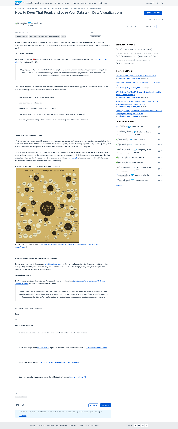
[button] (154, 26)
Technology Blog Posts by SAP (59, 8)
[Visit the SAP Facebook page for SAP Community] (135, 425)
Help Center (92, 3)
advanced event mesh (150, 53)
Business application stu (143, 60)
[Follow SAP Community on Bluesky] (139, 425)
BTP (155, 56)
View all (119, 185)
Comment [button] (105, 405)
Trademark (72, 425)
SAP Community (19, 8)
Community (28, 3)
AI (117, 56)
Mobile (64, 36)
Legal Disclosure (61, 425)
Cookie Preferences (92, 425)
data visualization (43, 348)
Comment (22, 416)
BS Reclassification (144, 56)
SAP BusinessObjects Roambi (96, 348)
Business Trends (95, 36)
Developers (66, 3)
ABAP (118, 49)
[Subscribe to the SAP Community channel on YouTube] (142, 425)
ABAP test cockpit (122, 53)
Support (80, 425)
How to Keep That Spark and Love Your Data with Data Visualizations (68, 12)
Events (83, 3)
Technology (46, 8)
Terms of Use (41, 425)
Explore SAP (150, 3)
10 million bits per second (54, 264)
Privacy (32, 425)
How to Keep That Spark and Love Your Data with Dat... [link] (85, 8)
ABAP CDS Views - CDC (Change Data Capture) (137, 49)
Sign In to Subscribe (153, 12)
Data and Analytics (21, 36)
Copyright (50, 425)
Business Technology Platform (125, 63)
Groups (57, 3)
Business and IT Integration (125, 60)
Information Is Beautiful (77, 377)
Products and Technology (43, 3)
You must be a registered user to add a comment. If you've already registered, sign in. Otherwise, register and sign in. (60, 412)
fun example (73, 158)
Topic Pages (103, 3)
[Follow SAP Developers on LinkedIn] (146, 425)
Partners (76, 3)
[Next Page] (140, 65)
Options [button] (145, 16)
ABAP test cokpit (135, 53)
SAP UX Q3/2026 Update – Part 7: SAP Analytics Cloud (136, 76)
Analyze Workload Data (128, 56)
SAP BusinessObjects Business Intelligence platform (44, 36)
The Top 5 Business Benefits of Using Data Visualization (59, 362)
